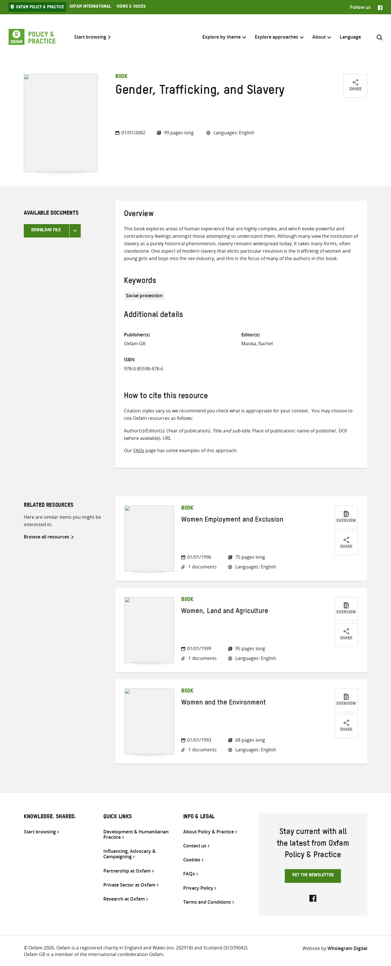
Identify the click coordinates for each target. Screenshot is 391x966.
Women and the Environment (223, 703)
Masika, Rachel (257, 343)
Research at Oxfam (124, 899)
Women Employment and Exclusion (232, 520)
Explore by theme (221, 37)
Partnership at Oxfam (127, 871)
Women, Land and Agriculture (224, 612)
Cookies (191, 860)
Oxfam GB (134, 343)
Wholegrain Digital (347, 948)
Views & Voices (131, 7)
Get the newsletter (313, 876)
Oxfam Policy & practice (40, 8)
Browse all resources (46, 537)
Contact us (194, 846)
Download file (46, 230)
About (319, 37)
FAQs (138, 450)
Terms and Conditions (207, 902)
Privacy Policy (198, 888)
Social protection (144, 295)
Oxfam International (90, 7)
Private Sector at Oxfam (129, 885)
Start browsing (90, 37)
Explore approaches (276, 37)
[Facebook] (380, 7)
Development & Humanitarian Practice (136, 834)
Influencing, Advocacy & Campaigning (129, 854)
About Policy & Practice (208, 832)
